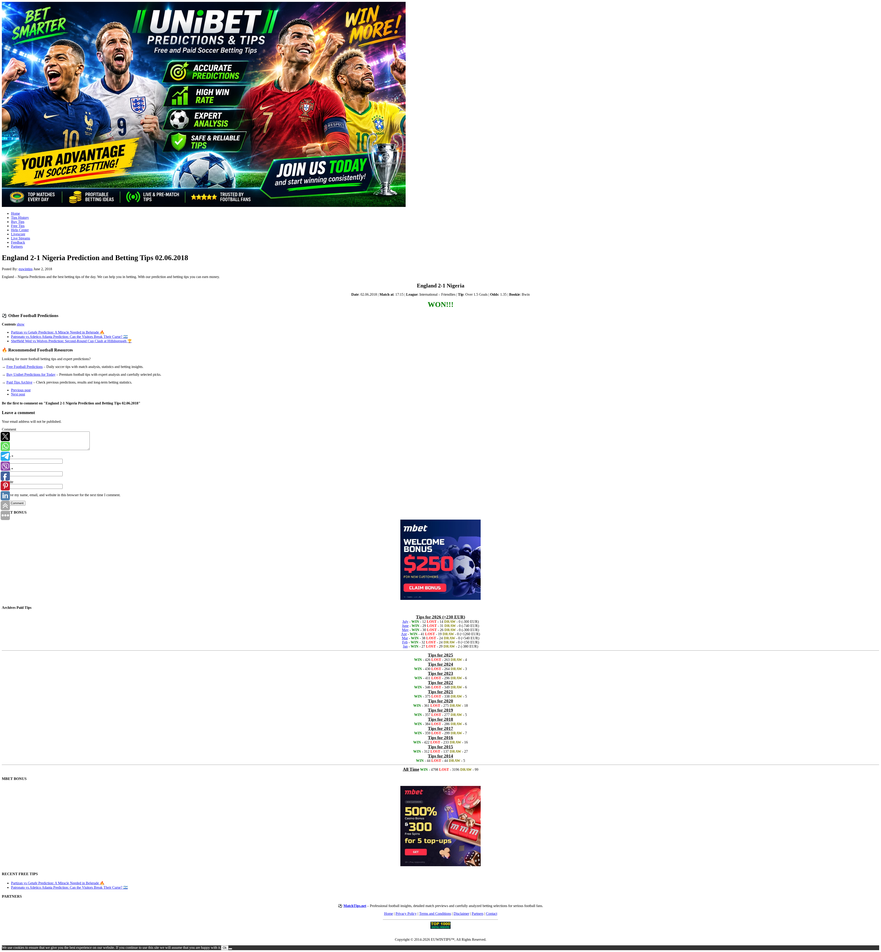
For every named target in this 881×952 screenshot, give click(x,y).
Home (15, 213)
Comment (9, 429)
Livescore (18, 234)
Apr (404, 634)
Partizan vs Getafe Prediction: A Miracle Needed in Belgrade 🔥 (57, 332)
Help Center (20, 230)
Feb (405, 642)
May (405, 630)
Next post (18, 394)
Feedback (18, 242)
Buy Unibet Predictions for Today (31, 374)
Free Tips (18, 226)
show (21, 324)
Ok (225, 947)
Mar (405, 638)
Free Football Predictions (24, 367)
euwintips (26, 269)
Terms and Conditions (435, 914)
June (405, 626)
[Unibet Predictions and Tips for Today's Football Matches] (440, 105)
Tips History (20, 218)
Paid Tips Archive (19, 382)
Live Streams (20, 238)
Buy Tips (17, 222)
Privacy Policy (406, 914)
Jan (405, 646)
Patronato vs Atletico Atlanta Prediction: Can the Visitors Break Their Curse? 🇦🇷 (69, 337)
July (405, 622)
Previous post (21, 390)
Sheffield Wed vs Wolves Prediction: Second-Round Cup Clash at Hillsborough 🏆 (71, 341)
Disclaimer (461, 914)
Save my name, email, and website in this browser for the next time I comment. (63, 495)
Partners (17, 246)
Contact (491, 914)
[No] (230, 948)
